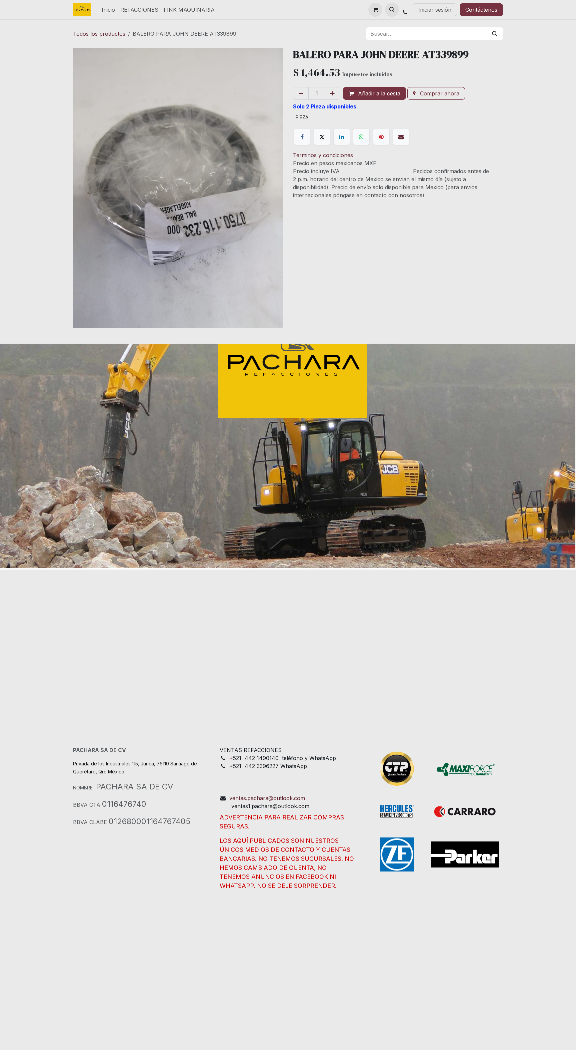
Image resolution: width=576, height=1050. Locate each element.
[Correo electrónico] (401, 137)
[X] (322, 137)
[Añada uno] (332, 93)
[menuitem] (108, 9)
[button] (392, 10)
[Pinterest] (381, 137)
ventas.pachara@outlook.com (267, 798)
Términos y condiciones (323, 155)
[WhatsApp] (361, 137)
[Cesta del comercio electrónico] (375, 10)
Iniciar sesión (434, 9)
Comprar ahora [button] (438, 93)
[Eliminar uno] (301, 93)
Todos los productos (99, 33)
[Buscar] (494, 33)
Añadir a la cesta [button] (378, 93)
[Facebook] (302, 137)
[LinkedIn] (342, 137)
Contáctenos (481, 9)
